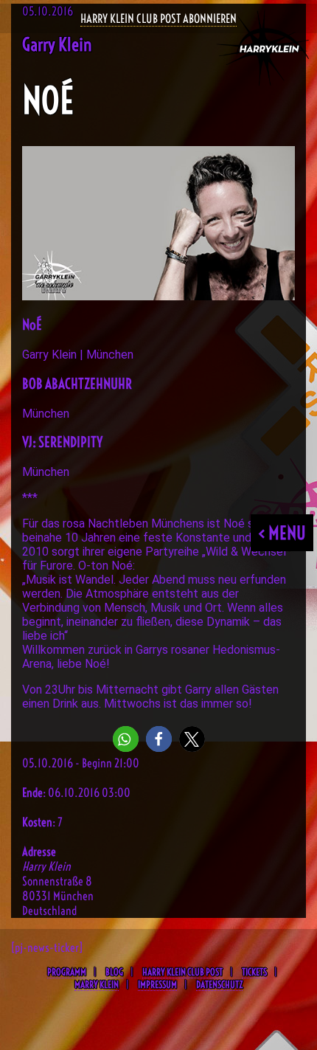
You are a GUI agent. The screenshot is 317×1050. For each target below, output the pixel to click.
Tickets (254, 972)
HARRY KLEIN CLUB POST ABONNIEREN (158, 18)
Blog (114, 972)
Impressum (157, 984)
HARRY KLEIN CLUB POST (182, 972)
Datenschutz (219, 984)
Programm (66, 972)
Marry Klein (96, 984)
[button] (126, 739)
